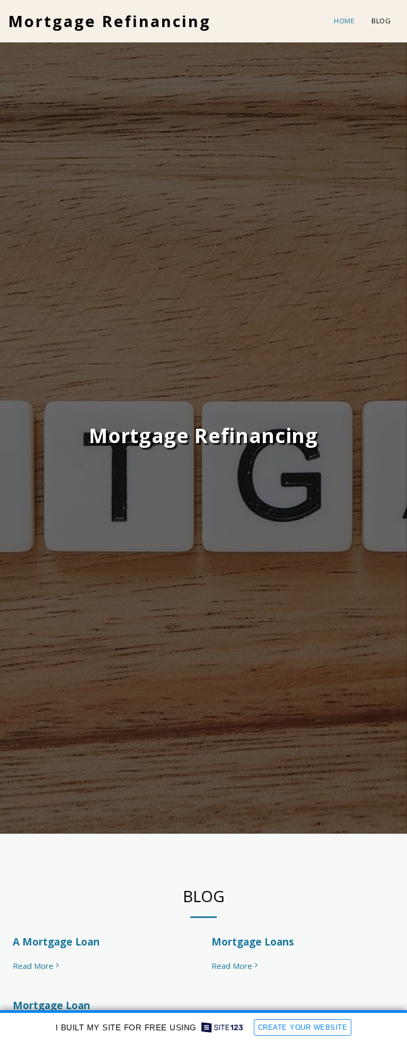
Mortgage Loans (252, 941)
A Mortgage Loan (56, 941)
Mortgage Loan (51, 1005)
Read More (33, 966)
